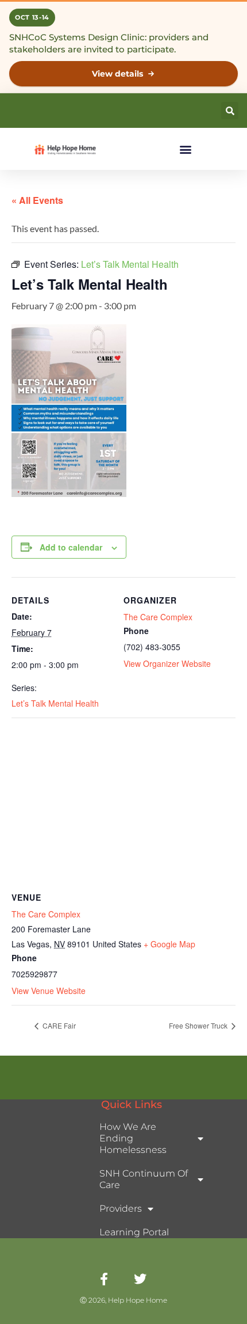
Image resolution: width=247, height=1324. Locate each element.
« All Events (37, 200)
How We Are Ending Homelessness (133, 1138)
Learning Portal (134, 1232)
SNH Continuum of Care (143, 1179)
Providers (120, 1208)
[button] (229, 110)
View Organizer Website (167, 663)
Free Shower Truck (199, 1025)
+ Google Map (169, 944)
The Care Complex (158, 617)
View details (117, 74)
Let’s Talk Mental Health (55, 703)
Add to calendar (71, 547)
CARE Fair (58, 1025)
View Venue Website (48, 990)
